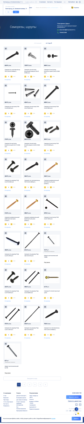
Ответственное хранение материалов (20, 403)
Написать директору (74, 401)
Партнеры (6, 399)
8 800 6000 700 (76, 393)
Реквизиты (6, 405)
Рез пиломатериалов (21, 407)
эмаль (49, 7)
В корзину (8, 79)
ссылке (53, 418)
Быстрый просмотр (5, 48)
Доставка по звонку (21, 399)
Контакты (50, 2)
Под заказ (47, 262)
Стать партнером (8, 401)
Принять (76, 418)
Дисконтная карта (21, 395)
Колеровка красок (21, 397)
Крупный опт (32, 407)
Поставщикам (58, 2)
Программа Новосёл (21, 410)
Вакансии (5, 397)
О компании (42, 2)
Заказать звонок (74, 397)
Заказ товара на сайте (33, 396)
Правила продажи (34, 409)
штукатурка (54, 7)
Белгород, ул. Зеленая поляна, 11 (12, 2)
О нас (4, 395)
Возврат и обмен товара (34, 402)
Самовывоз (32, 405)
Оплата (31, 399)
